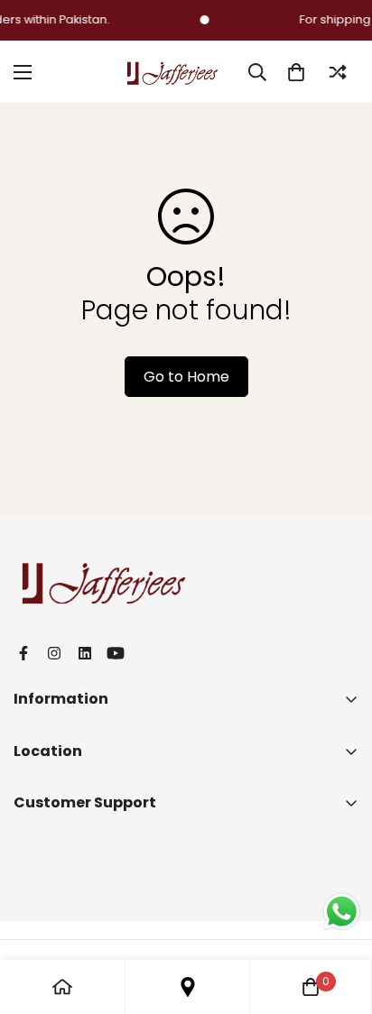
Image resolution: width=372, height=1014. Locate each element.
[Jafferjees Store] (172, 72)
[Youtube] (116, 653)
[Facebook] (23, 653)
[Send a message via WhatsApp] (342, 911)
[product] (62, 987)
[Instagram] (54, 653)
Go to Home (186, 376)
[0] (296, 72)
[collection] (188, 987)
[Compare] (337, 72)
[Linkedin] (85, 653)
